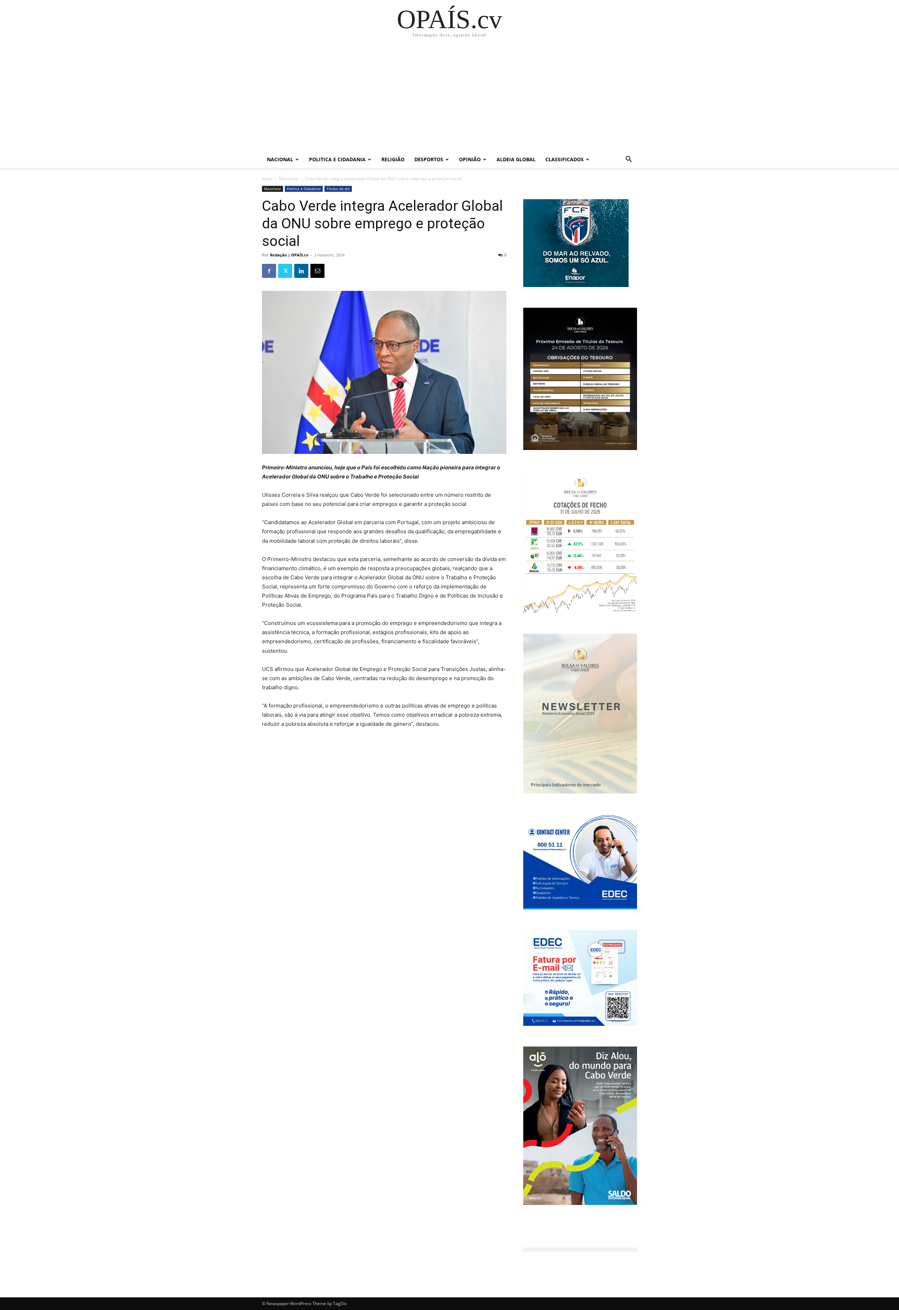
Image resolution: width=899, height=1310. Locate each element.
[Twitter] (285, 271)
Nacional (280, 159)
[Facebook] (269, 271)
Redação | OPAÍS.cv (289, 255)
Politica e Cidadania (337, 159)
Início (267, 179)
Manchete (288, 179)
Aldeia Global (516, 159)
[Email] (317, 271)
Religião (393, 159)
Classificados (564, 159)
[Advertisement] (449, 98)
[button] (628, 160)
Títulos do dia (338, 188)
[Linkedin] (301, 271)
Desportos (428, 159)
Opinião (470, 159)
